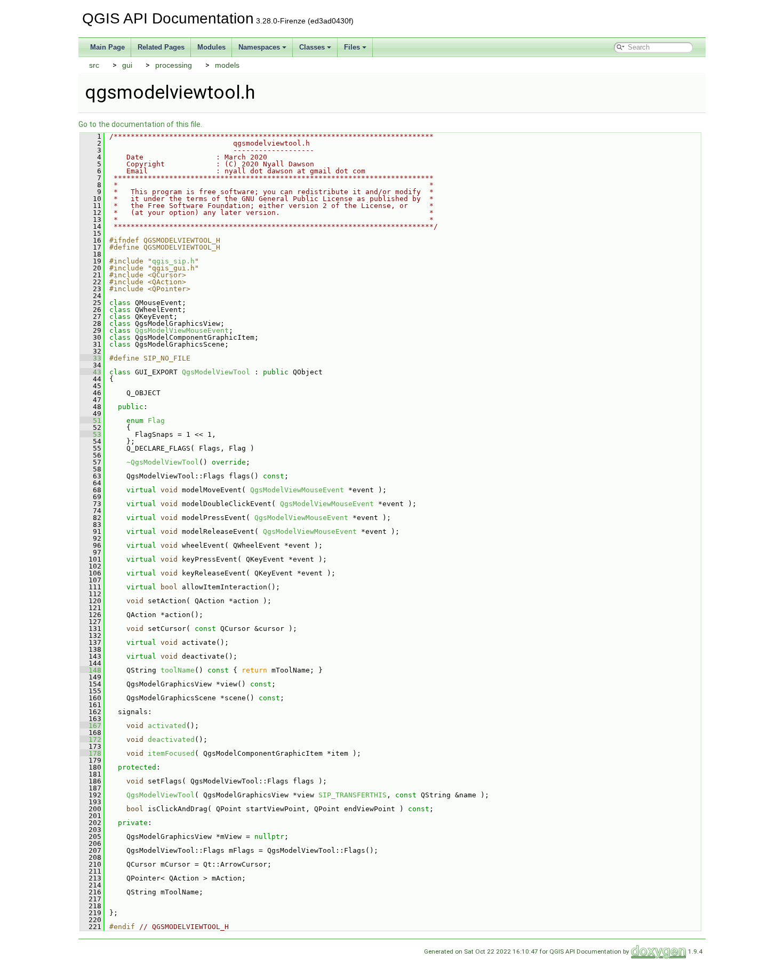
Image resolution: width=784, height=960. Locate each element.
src (94, 65)
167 (90, 726)
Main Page (107, 47)
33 (90, 358)
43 (90, 372)
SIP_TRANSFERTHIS (352, 795)
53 (90, 434)
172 (90, 739)
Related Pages (161, 47)
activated (167, 726)
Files (352, 47)
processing (173, 65)
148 (90, 670)
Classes (312, 47)
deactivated (171, 739)
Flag (156, 421)
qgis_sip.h (173, 261)
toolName (178, 670)
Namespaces (259, 47)
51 (90, 421)
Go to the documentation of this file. (140, 124)
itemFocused (171, 753)
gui (127, 65)
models (227, 65)
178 (90, 753)
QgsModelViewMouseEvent (182, 330)
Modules (211, 47)
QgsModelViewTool (216, 372)
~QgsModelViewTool (162, 462)
